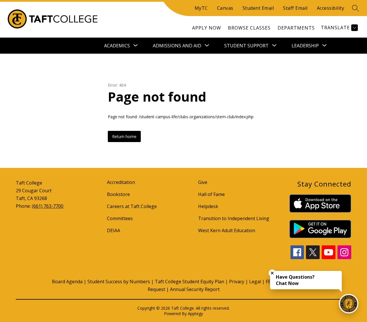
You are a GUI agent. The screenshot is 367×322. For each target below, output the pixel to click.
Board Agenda (67, 281)
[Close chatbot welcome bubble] (272, 273)
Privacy (236, 281)
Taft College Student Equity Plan (189, 281)
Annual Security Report (195, 289)
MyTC (201, 8)
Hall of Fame (211, 194)
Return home (124, 136)
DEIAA (113, 230)
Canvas (225, 8)
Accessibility (330, 8)
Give (202, 182)
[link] (206, 28)
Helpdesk (208, 206)
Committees (120, 218)
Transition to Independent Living (233, 218)
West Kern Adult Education (226, 230)
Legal (255, 281)
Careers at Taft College (132, 206)
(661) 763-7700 (47, 206)
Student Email (258, 8)
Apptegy (195, 313)
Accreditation (121, 182)
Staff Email (295, 8)
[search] (355, 8)
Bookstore (118, 194)
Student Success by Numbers (118, 281)
